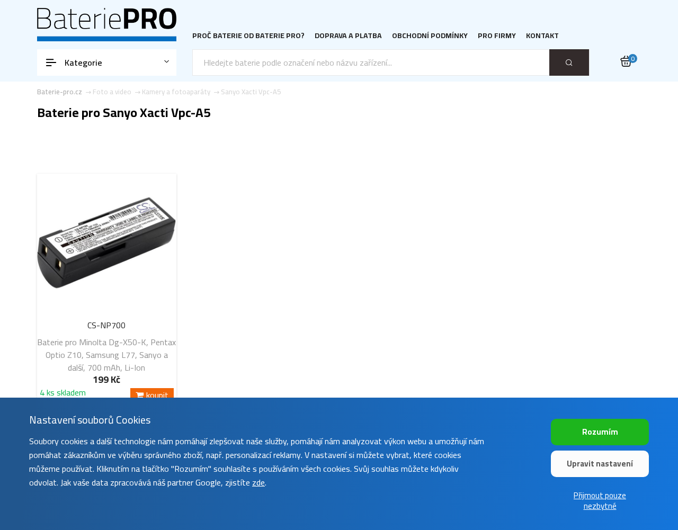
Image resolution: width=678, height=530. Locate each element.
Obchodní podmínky (430, 35)
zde (258, 482)
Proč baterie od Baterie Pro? (248, 35)
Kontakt (542, 35)
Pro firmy (497, 35)
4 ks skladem (63, 394)
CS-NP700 (106, 325)
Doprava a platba (348, 35)
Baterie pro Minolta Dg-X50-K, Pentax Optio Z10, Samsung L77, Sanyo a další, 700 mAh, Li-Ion (106, 354)
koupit (157, 395)
